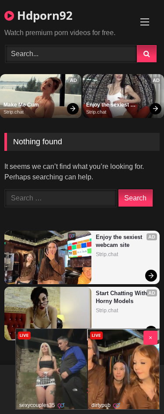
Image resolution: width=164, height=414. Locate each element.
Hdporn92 (43, 15)
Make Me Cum (21, 105)
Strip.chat (13, 111)
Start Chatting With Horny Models (122, 297)
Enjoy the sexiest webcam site (108, 105)
